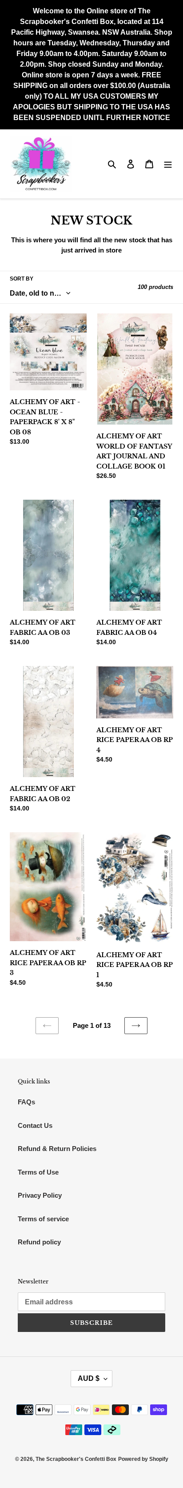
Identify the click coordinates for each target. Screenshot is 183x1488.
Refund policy (39, 1242)
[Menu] (168, 163)
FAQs (26, 1102)
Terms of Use (38, 1172)
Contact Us (35, 1125)
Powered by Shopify (143, 1459)
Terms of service (43, 1219)
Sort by (21, 279)
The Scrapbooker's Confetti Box (76, 1459)
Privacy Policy (40, 1195)
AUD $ (88, 1378)
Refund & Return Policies (57, 1148)
